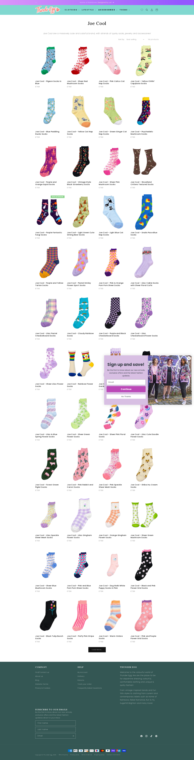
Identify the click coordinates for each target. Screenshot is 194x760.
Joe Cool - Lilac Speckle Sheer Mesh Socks (47, 536)
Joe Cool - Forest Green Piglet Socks (47, 486)
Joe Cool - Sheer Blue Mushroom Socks (45, 587)
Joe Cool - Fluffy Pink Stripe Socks (80, 637)
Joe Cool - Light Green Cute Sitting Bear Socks (80, 234)
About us (39, 676)
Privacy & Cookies (42, 688)
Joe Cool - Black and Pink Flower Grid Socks (143, 587)
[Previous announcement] (36, 2)
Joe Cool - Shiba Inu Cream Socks (144, 486)
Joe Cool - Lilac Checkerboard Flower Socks (144, 334)
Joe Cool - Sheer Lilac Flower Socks (49, 385)
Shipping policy (99, 755)
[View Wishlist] (141, 9)
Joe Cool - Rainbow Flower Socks (80, 385)
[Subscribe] (73, 736)
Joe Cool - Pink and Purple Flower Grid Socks (143, 637)
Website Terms (41, 684)
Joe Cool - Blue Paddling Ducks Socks (47, 133)
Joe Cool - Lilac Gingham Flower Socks (79, 536)
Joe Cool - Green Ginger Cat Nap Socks (113, 133)
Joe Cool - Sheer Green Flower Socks (78, 435)
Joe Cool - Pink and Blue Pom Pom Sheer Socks (79, 587)
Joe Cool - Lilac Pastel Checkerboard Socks (46, 334)
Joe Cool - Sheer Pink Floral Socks (112, 435)
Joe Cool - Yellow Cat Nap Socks (80, 133)
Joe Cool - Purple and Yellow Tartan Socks (49, 284)
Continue (126, 389)
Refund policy (63, 755)
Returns (81, 680)
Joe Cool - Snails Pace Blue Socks (144, 234)
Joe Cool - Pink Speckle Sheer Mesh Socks (110, 486)
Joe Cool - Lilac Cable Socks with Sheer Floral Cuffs (145, 284)
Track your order (85, 684)
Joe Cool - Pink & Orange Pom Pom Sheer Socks (111, 284)
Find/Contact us (42, 672)
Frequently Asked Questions (90, 688)
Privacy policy (74, 755)
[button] (71, 9)
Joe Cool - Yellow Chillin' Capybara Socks (143, 82)
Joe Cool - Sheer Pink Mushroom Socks (109, 183)
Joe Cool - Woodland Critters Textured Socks (142, 183)
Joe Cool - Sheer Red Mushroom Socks (77, 82)
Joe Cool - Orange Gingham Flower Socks (112, 536)
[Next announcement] (157, 2)
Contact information (113, 755)
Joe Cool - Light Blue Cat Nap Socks (111, 234)
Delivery (81, 676)
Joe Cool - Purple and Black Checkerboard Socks (112, 334)
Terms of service (87, 755)
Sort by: (121, 39)
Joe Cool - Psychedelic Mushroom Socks (142, 133)
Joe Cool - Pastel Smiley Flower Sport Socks (79, 284)
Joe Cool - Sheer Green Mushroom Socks (142, 536)
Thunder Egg (48, 755)
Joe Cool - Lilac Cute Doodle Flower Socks (145, 435)
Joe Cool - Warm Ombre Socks (111, 637)
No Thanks (126, 396)
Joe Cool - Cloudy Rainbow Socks (80, 334)
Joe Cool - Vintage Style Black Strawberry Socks (79, 183)
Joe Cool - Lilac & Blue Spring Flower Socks (46, 435)
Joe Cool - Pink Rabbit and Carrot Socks (80, 486)
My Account (82, 672)
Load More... (97, 649)
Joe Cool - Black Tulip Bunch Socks (49, 637)
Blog (37, 680)
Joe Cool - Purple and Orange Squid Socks (46, 183)
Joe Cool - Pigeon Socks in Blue (48, 82)
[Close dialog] (189, 358)
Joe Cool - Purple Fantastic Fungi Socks (48, 234)
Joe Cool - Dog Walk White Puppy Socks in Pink (112, 587)
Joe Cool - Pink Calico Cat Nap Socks (112, 82)
